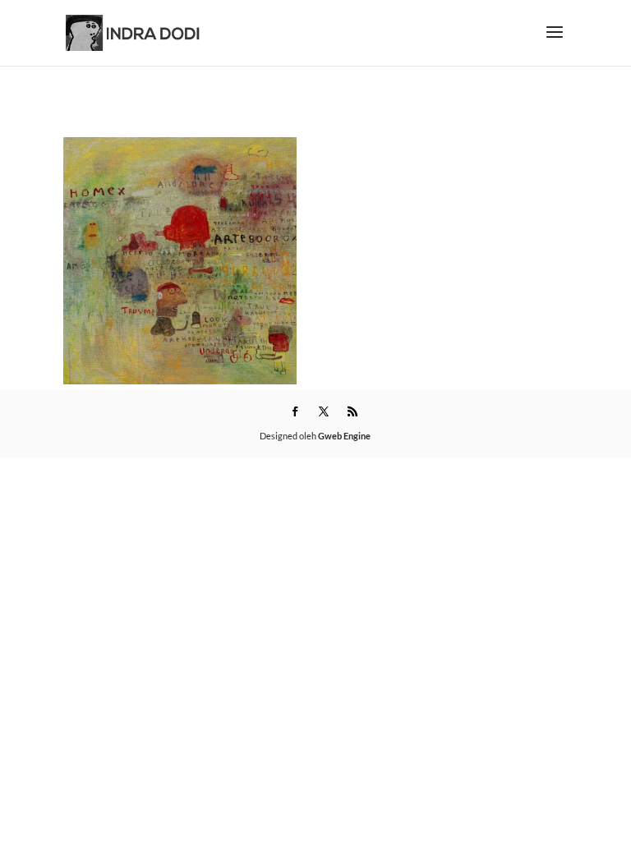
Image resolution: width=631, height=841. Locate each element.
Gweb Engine (344, 435)
